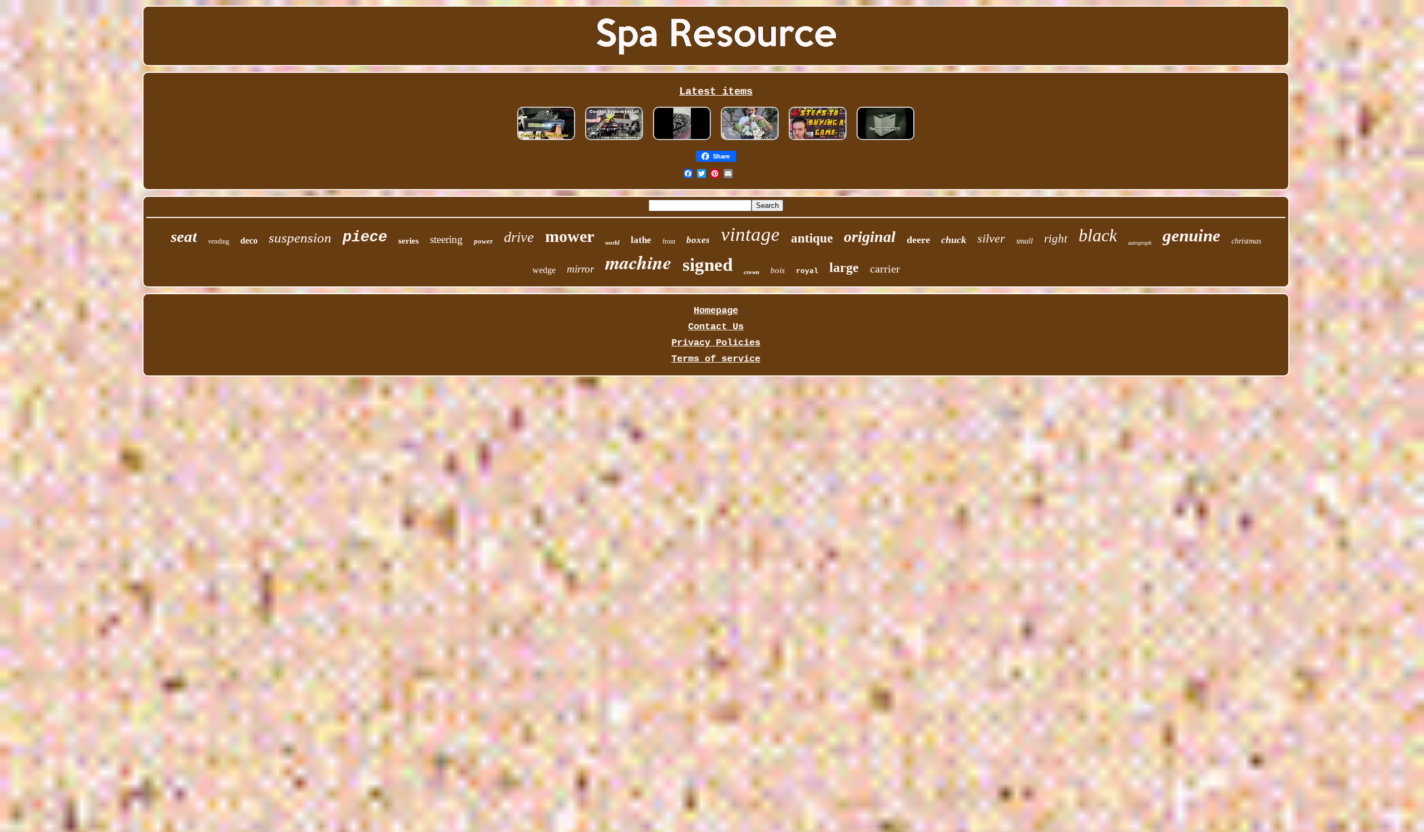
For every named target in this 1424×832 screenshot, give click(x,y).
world (612, 242)
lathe (641, 240)
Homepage (716, 310)
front (668, 241)
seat (184, 236)
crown (751, 272)
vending (218, 241)
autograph (1139, 243)
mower (569, 236)
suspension (300, 237)
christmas (1246, 241)
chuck (953, 239)
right (1055, 238)
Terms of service (715, 359)
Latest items (716, 92)
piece (365, 237)
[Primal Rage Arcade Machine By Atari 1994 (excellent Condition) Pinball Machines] (818, 140)
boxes (698, 240)
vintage (750, 234)
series (408, 240)
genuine (1191, 235)
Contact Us (716, 326)
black (1098, 235)
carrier (885, 269)
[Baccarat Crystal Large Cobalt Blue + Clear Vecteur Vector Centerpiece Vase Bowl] (750, 140)
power (483, 241)
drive (519, 237)
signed (708, 265)
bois (777, 270)
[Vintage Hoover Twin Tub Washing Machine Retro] (885, 140)
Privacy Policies (715, 343)
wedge (544, 270)
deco (249, 240)
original (870, 236)
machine (638, 262)
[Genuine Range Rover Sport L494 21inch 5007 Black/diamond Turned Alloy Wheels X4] (682, 140)
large (844, 267)
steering (446, 239)
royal (807, 271)
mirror (580, 269)
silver (991, 238)
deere (918, 239)
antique (812, 238)
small (1024, 241)
